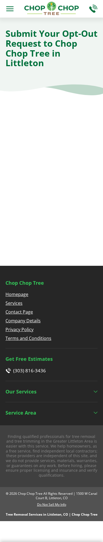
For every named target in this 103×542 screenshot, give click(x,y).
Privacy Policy (19, 329)
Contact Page (19, 312)
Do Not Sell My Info (51, 504)
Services (14, 303)
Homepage (16, 294)
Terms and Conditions (28, 338)
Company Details (23, 321)
